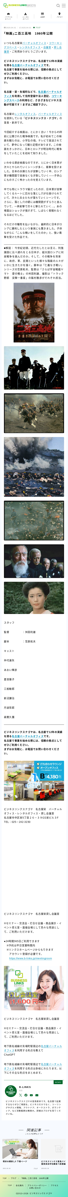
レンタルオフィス (30, 47)
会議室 (47, 47)
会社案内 (20, 1185)
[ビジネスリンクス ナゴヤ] (20, 5)
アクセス (54, 1185)
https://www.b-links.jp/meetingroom (30, 958)
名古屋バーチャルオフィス (27, 65)
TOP (5, 1178)
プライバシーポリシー (37, 1185)
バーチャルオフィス (34, 43)
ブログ (38, 27)
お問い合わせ (35, 1188)
